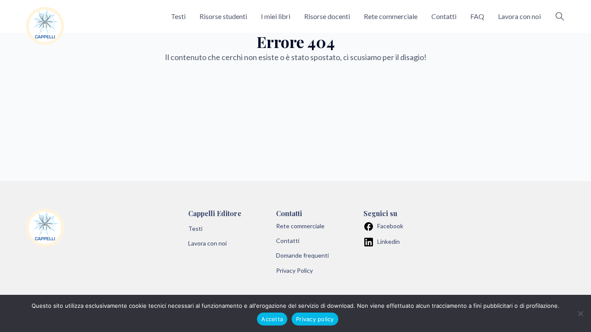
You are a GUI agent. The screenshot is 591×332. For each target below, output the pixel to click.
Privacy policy (315, 319)
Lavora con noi (519, 16)
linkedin (388, 241)
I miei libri (275, 16)
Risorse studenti (223, 16)
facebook (390, 226)
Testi (178, 16)
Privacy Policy (294, 270)
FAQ (477, 16)
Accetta (272, 319)
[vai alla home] (45, 26)
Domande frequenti (302, 255)
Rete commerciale (391, 16)
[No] (580, 313)
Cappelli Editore (214, 213)
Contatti (443, 16)
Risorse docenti (327, 16)
